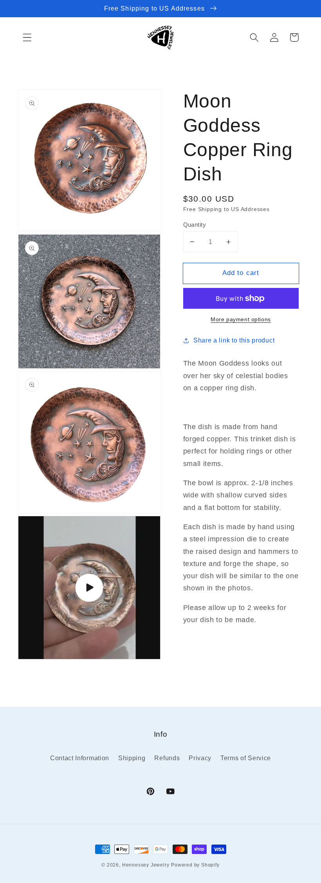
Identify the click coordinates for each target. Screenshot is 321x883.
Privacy (200, 757)
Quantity (194, 224)
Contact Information (79, 757)
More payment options (241, 319)
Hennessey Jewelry (146, 865)
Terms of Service (245, 757)
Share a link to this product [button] (233, 340)
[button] (27, 37)
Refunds (167, 757)
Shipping (132, 757)
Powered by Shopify (195, 865)
